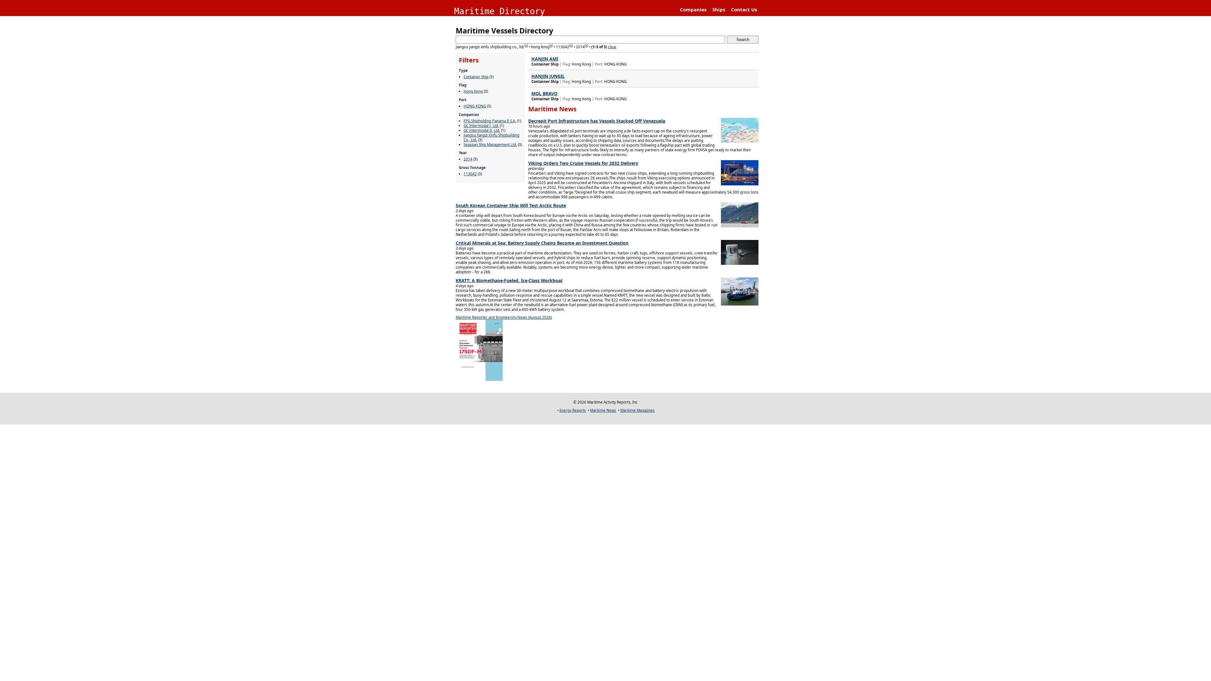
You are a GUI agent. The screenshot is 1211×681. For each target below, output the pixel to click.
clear (612, 46)
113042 (470, 174)
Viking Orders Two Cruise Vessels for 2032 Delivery (583, 163)
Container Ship (476, 76)
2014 (468, 159)
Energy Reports (572, 410)
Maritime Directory (499, 11)
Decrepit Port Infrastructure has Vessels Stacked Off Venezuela (596, 121)
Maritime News (603, 410)
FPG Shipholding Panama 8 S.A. (490, 121)
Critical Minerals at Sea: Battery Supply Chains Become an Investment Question (542, 243)
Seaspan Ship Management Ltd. (490, 144)
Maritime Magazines (637, 410)
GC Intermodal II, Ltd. (482, 130)
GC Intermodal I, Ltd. (481, 125)
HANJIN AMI (544, 59)
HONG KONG (475, 106)
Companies (693, 9)
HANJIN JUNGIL (548, 76)
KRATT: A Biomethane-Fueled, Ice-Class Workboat (509, 280)
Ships (718, 9)
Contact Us (744, 9)
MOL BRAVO (544, 93)
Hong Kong (473, 91)
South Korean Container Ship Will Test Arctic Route (511, 205)
